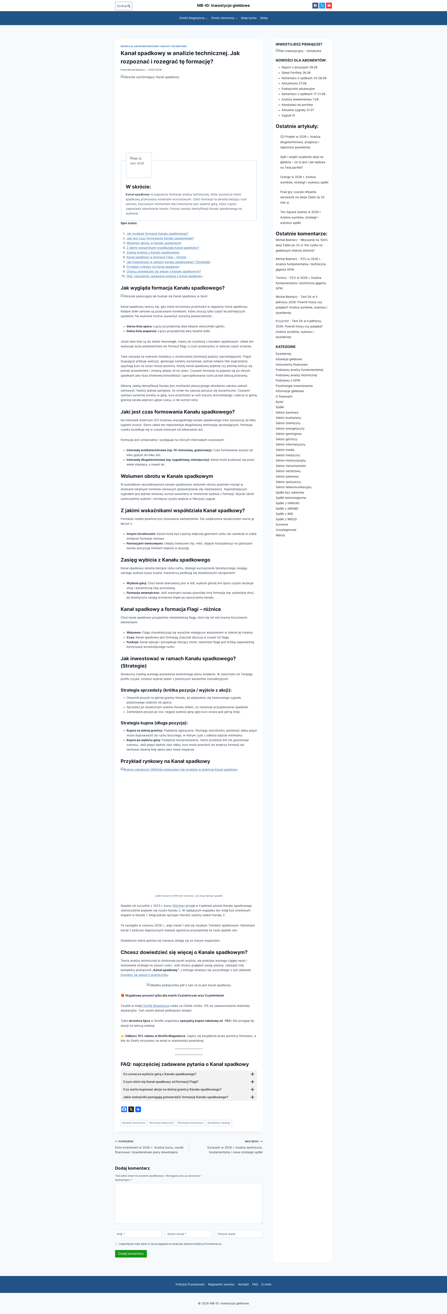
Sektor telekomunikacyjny (294, 487)
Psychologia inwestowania (294, 386)
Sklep (264, 18)
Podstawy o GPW (288, 380)
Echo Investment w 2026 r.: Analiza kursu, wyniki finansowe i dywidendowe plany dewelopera (149, 1147)
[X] (322, 6)
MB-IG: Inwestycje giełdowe (223, 5)
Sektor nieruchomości (291, 466)
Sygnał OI (288, 115)
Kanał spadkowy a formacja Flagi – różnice (156, 257)
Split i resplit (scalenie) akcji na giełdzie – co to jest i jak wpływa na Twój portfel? (302, 162)
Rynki (279, 402)
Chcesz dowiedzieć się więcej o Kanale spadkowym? (164, 271)
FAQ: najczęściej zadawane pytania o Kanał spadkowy (165, 276)
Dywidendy (283, 353)
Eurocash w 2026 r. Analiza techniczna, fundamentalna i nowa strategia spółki (234, 1147)
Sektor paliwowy (287, 476)
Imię (121, 1234)
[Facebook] (315, 6)
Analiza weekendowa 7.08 (300, 99)
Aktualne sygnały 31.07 (298, 110)
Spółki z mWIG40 (287, 503)
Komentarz (124, 1180)
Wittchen (179, 905)
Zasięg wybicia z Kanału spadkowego (153, 252)
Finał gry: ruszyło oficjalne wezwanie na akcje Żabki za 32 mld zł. (302, 197)
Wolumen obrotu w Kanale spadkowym (154, 243)
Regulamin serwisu (221, 1284)
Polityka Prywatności (190, 1284)
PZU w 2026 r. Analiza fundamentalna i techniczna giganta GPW (301, 264)
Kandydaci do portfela (297, 105)
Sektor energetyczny (290, 428)
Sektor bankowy (287, 412)
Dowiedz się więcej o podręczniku (144, 975)
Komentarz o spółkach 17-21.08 (303, 94)
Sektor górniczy (286, 439)
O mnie (266, 1284)
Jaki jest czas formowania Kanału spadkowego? (160, 238)
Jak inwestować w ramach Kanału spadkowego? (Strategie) (168, 262)
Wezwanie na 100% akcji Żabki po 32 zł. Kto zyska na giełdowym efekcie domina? (302, 245)
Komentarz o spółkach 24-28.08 (304, 78)
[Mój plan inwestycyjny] (302, 51)
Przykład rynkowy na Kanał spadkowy (153, 266)
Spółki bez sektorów (290, 492)
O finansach (284, 396)
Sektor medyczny (288, 455)
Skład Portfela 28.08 (296, 72)
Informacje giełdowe (290, 391)
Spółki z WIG (284, 514)
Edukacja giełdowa (133, 46)
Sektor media (285, 450)
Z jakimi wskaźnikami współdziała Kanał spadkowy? (163, 247)
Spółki (280, 407)
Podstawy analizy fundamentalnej (299, 370)
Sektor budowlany (288, 417)
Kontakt (243, 1284)
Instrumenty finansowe (292, 364)
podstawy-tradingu (218, 1122)
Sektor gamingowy (289, 434)
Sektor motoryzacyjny (291, 460)
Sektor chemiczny (288, 423)
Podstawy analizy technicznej (167, 46)
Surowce (282, 524)
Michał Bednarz (136, 69)
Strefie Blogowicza (156, 1006)
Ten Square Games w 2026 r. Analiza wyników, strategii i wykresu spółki (300, 217)
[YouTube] (329, 6)
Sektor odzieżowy (288, 471)
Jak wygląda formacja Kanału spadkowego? (157, 233)
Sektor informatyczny (290, 444)
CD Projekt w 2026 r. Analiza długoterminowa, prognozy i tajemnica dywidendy (300, 142)
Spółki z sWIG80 (287, 508)
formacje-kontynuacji (190, 1122)
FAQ (255, 1284)
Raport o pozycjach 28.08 (299, 67)
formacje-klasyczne (161, 1122)
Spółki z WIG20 (286, 519)
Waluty (280, 535)
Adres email (176, 1234)
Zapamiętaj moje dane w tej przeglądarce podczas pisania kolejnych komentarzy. (170, 1243)
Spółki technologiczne (291, 497)
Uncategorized (286, 530)
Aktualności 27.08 (294, 83)
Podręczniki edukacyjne (298, 88)
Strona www (226, 1234)
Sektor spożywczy (288, 482)
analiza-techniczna (133, 1122)
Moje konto (249, 18)
